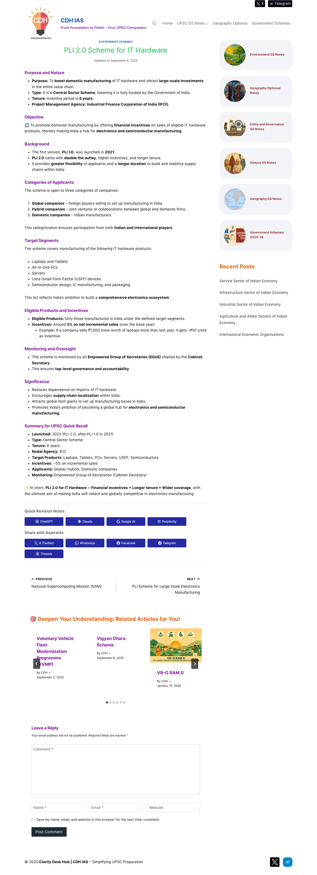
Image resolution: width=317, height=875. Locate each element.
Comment (43, 749)
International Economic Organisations (252, 334)
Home (167, 23)
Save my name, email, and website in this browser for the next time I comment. (98, 819)
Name (40, 807)
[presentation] (176, 645)
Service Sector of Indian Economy (249, 281)
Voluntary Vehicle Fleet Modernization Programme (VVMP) (55, 651)
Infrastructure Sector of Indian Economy (254, 292)
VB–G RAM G (170, 672)
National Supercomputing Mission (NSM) (66, 583)
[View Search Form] (154, 23)
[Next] (194, 664)
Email (97, 807)
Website (156, 807)
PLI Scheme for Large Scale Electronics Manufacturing (166, 586)
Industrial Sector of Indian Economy (250, 304)
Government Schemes (271, 23)
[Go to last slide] (36, 664)
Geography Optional (230, 23)
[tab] (107, 702)
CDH (44, 672)
